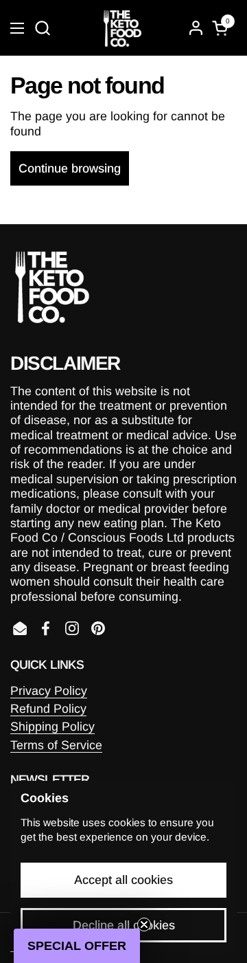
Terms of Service (56, 745)
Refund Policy (48, 709)
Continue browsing (70, 168)
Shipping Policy (52, 726)
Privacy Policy (48, 691)
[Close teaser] (144, 924)
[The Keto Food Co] (122, 28)
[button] (42, 27)
